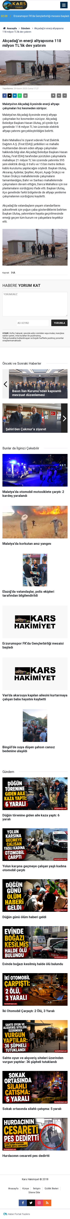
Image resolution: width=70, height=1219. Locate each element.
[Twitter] (9, 95)
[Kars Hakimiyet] (14, 4)
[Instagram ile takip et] (39, 1203)
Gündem (25, 28)
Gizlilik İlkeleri (51, 1188)
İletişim (37, 1188)
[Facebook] (4, 95)
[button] (53, 95)
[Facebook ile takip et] (23, 1203)
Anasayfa (11, 28)
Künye (25, 1188)
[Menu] (64, 5)
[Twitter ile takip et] (31, 1203)
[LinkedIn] (15, 95)
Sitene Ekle (34, 1192)
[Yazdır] (25, 95)
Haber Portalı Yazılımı (19, 1214)
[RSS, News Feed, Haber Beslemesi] (47, 1203)
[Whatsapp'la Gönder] (20, 95)
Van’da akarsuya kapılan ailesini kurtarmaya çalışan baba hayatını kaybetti (38, 16)
